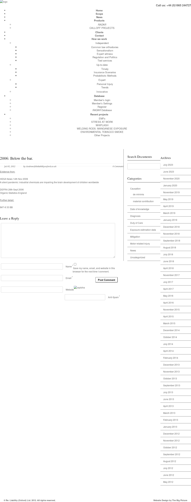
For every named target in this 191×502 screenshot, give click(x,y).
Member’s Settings (102, 103)
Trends (105, 87)
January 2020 (170, 185)
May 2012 (168, 481)
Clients (99, 32)
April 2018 (168, 268)
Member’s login (102, 100)
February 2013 (170, 419)
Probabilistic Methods (105, 75)
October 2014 (170, 337)
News (99, 17)
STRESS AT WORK (102, 122)
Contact (99, 35)
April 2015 (168, 316)
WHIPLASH (102, 125)
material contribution (143, 201)
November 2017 (171, 275)
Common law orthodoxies (104, 47)
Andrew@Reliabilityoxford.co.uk (41, 166)
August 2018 (169, 247)
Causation (135, 188)
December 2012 (171, 433)
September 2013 (171, 385)
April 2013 (168, 406)
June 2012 (168, 474)
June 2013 (168, 399)
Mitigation (135, 236)
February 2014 (170, 357)
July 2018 (168, 254)
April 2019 (168, 206)
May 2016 (168, 295)
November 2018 (171, 233)
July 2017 (168, 281)
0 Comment (118, 166)
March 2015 (169, 323)
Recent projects (99, 114)
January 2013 (170, 426)
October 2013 (170, 378)
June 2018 (168, 261)
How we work (99, 39)
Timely (105, 69)
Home (99, 10)
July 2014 (168, 343)
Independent (102, 43)
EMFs (102, 118)
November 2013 (171, 371)
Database (99, 96)
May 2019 (168, 199)
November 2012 (171, 440)
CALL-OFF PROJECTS (102, 28)
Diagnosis (135, 215)
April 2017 (168, 288)
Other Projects (102, 135)
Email (68, 278)
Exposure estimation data (143, 229)
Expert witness (105, 54)
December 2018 (171, 226)
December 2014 (171, 330)
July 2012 (168, 468)
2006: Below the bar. (16, 158)
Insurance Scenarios (105, 72)
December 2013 (171, 364)
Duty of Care (136, 222)
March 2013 (169, 412)
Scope (99, 13)
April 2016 (168, 302)
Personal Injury (105, 84)
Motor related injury (140, 243)
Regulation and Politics (105, 57)
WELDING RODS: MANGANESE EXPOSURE (102, 128)
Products (99, 20)
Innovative (102, 91)
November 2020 (171, 178)
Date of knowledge (139, 209)
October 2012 (170, 447)
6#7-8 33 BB (6, 207)
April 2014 (168, 350)
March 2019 (169, 212)
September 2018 (171, 240)
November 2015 (171, 309)
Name (69, 266)
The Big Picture (179, 500)
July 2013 (168, 392)
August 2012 (169, 461)
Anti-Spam (113, 297)
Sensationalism (105, 50)
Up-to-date (102, 65)
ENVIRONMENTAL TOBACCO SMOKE (102, 132)
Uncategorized (137, 257)
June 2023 (168, 171)
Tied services (105, 60)
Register (102, 106)
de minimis (138, 194)
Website (70, 289)
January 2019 (170, 219)
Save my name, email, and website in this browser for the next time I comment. (94, 269)
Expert (102, 80)
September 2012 (171, 454)
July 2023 (168, 164)
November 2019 (171, 192)
